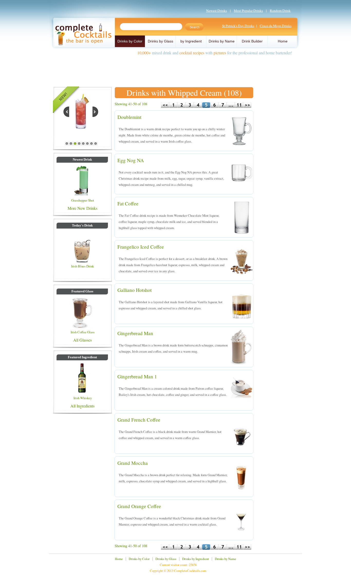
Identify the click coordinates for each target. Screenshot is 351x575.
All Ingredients (82, 405)
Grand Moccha (132, 463)
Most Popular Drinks (248, 10)
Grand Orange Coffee (139, 506)
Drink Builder (252, 41)
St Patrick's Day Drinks (238, 25)
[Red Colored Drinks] (81, 127)
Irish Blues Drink (82, 266)
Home (283, 41)
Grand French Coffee (138, 419)
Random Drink (280, 10)
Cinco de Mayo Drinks (275, 25)
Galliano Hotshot (134, 290)
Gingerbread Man (135, 333)
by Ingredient (191, 41)
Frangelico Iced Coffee (140, 246)
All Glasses (82, 340)
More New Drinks (82, 208)
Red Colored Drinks (81, 136)
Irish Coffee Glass (83, 332)
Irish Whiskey (82, 398)
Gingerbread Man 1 (137, 376)
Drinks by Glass (160, 41)
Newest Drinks (216, 10)
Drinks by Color (129, 41)
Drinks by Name (222, 41)
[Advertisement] (175, 69)
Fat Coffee (127, 203)
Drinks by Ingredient (195, 558)
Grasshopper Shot (82, 200)
